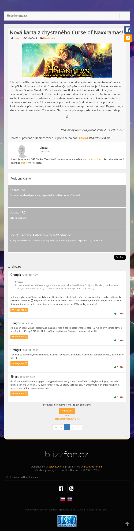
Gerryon (15, 323)
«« (56, 427)
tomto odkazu (94, 159)
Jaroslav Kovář (54, 466)
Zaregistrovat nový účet (67, 419)
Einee (14, 377)
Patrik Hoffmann (93, 466)
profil (23, 163)
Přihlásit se (67, 411)
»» (78, 427)
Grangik (15, 275)
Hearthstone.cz (17, 16)
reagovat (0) (20, 310)
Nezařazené (49, 38)
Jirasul (17, 38)
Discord (83, 138)
